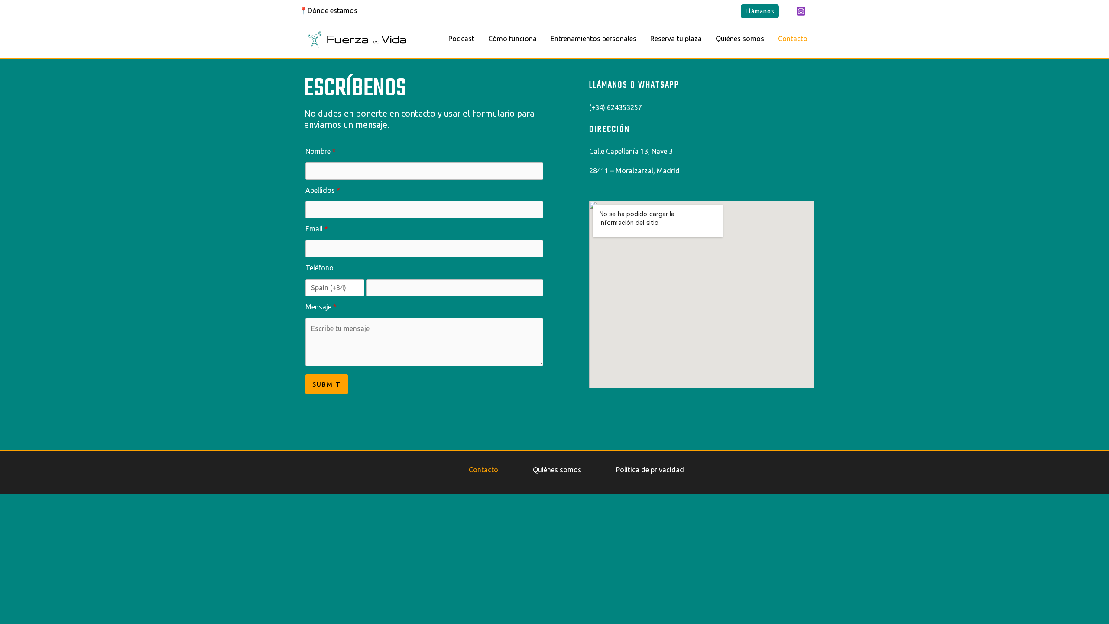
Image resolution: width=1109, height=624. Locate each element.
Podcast (461, 38)
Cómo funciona (512, 38)
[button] (760, 11)
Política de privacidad (650, 470)
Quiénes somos (740, 38)
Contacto (792, 38)
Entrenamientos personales (593, 38)
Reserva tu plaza (676, 38)
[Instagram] (801, 11)
